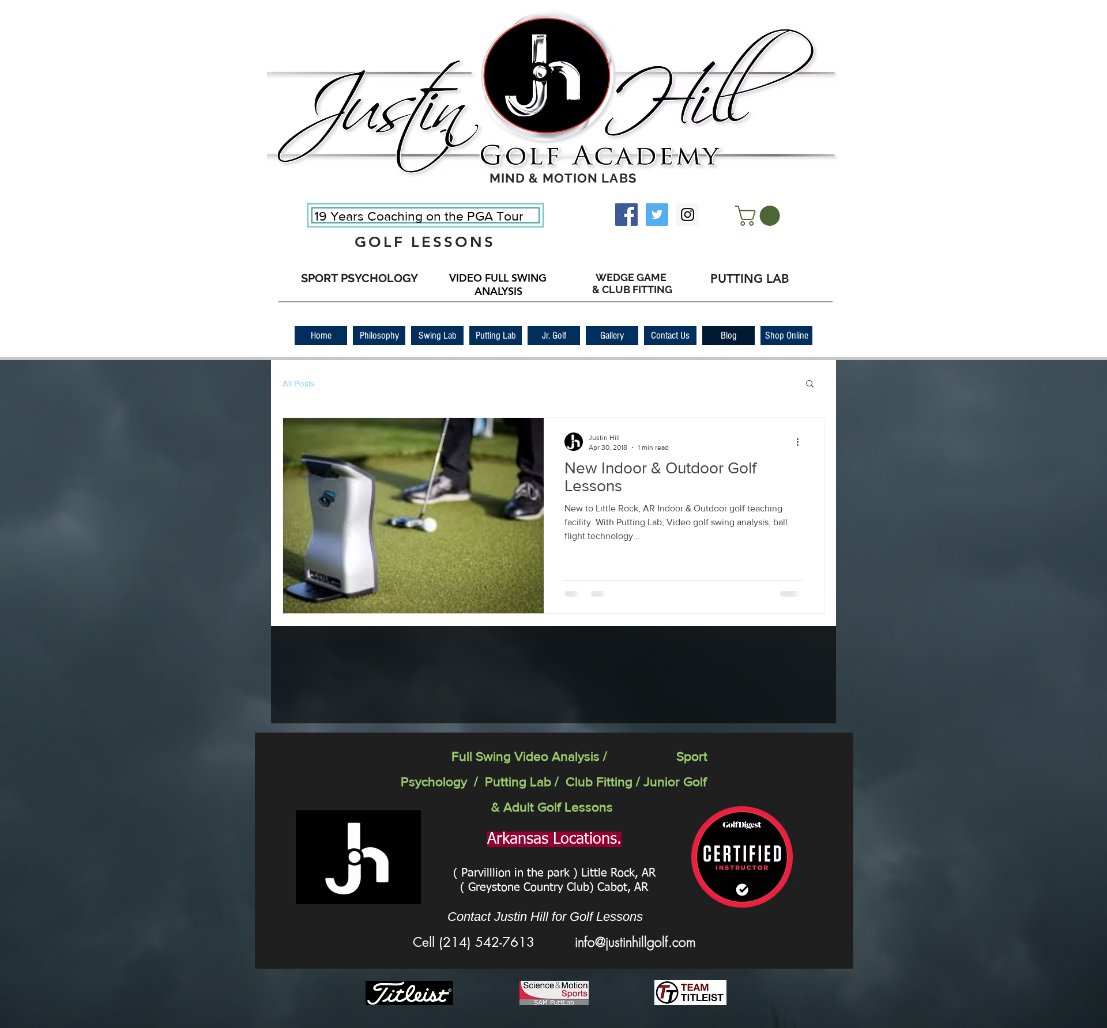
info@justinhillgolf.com (635, 942)
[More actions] (801, 442)
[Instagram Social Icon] (687, 214)
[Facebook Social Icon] (626, 214)
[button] (760, 216)
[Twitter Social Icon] (657, 214)
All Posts (299, 383)
